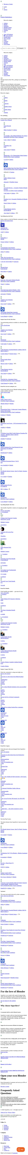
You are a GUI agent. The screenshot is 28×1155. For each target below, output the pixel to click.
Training (12, 172)
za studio (3, 614)
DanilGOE (3, 888)
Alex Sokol (6, 213)
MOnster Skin (4, 766)
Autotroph (15, 1153)
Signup (5, 9)
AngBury (3, 427)
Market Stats (7, 1140)
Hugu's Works (7, 203)
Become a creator (5, 1086)
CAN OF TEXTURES (6, 261)
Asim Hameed (4, 383)
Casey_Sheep (7, 139)
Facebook (6, 1126)
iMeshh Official (4, 403)
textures (2, 689)
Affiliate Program (8, 1137)
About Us (6, 1135)
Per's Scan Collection (6, 877)
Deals (5, 40)
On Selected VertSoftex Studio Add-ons (10, 788)
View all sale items (5, 325)
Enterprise (6, 1138)
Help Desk (6, 1146)
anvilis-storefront (5, 759)
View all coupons (5, 752)
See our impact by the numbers (8, 1000)
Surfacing (16, 261)
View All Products (8, 34)
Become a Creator (8, 4)
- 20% (16, 213)
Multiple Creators (5, 522)
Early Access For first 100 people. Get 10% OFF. (13, 798)
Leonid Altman (4, 353)
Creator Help (7, 1147)
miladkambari (4, 679)
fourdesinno (3, 801)
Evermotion (3, 857)
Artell (2, 232)
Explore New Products (6, 120)
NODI (2, 867)
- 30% (14, 363)
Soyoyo (2, 955)
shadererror (3, 811)
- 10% (13, 303)
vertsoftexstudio (4, 791)
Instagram (6, 1128)
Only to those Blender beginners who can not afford (13, 687)
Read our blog (4, 1052)
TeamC (2, 284)
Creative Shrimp (5, 666)
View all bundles (5, 593)
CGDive (3, 641)
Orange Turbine (4, 242)
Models (13, 149)
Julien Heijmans (4, 967)
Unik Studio (7, 193)
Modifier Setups (14, 182)
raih (1, 725)
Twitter (5, 1125)
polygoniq (3, 294)
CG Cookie (3, 476)
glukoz (2, 251)
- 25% (16, 193)
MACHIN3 (3, 271)
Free (5, 31)
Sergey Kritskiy (4, 924)
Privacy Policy (11, 1112)
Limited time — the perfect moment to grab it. (12, 808)
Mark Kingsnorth (5, 977)
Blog (5, 1149)
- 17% (18, 353)
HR (1, 489)
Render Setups (13, 353)
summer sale (4, 720)
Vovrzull (3, 585)
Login (5, 6)
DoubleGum (4, 935)
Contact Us (6, 1150)
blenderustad (4, 452)
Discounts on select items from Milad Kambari (12, 676)
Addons (15, 130)
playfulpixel (3, 713)
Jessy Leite (3, 303)
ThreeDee (3, 536)
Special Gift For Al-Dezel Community (10, 697)
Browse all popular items (7, 220)
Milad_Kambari (8, 130)
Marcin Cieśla (4, 363)
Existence (3, 415)
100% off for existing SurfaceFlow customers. (12, 707)
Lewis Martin (4, 316)
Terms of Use (4, 1112)
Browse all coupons (5, 673)
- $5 (9, 489)
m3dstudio (3, 781)
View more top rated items (7, 895)
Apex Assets (7, 149)
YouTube (6, 1129)
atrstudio (3, 438)
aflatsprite (6, 182)
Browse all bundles (5, 510)
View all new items (5, 392)
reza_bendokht (4, 465)
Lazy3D (6, 159)
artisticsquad (4, 769)
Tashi (2, 603)
